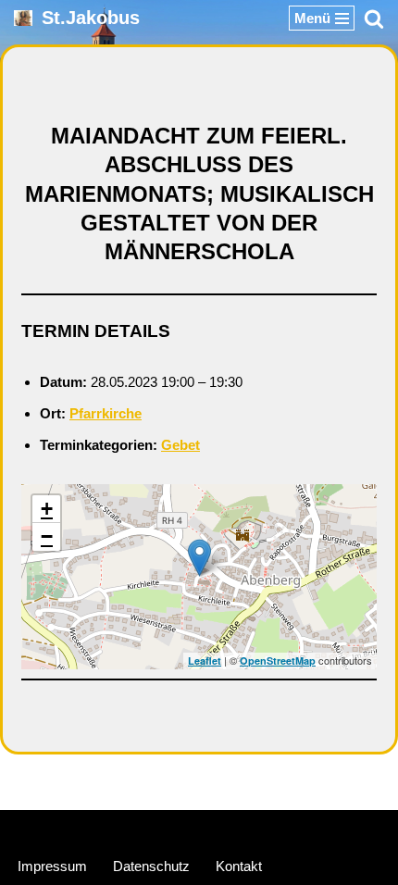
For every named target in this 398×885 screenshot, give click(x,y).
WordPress (268, 828)
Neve (111, 828)
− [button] (47, 536)
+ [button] (47, 508)
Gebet (180, 445)
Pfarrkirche (105, 413)
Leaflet (204, 660)
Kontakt (239, 866)
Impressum (52, 866)
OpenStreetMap (278, 660)
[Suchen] (374, 18)
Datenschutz (151, 866)
